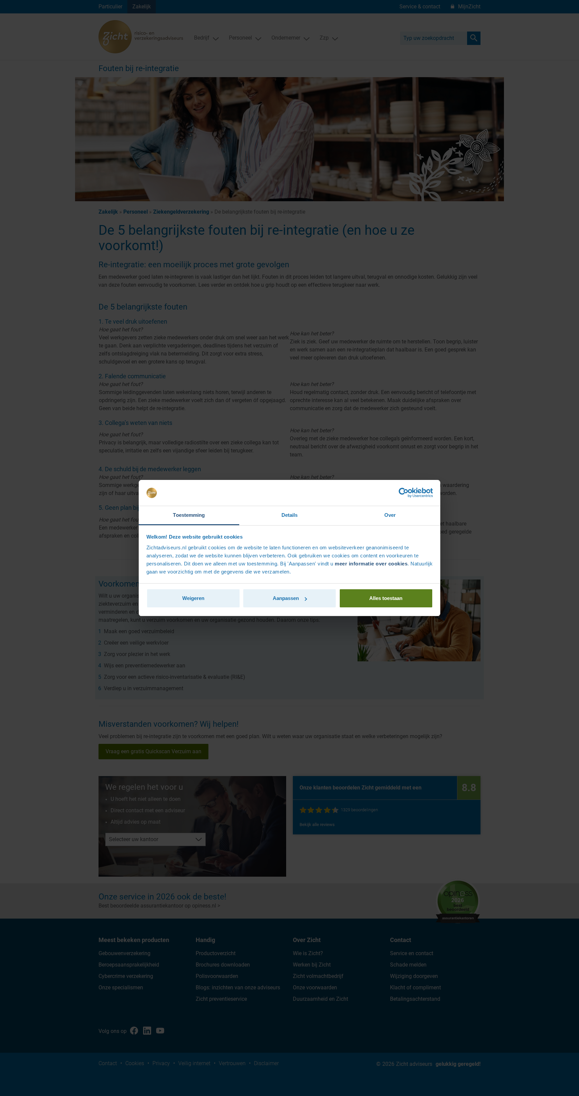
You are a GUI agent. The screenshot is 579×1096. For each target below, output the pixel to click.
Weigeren (193, 598)
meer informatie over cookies (371, 563)
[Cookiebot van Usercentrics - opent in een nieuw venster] (403, 493)
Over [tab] (390, 515)
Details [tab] (289, 515)
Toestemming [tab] (189, 515)
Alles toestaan (385, 598)
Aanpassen (286, 598)
